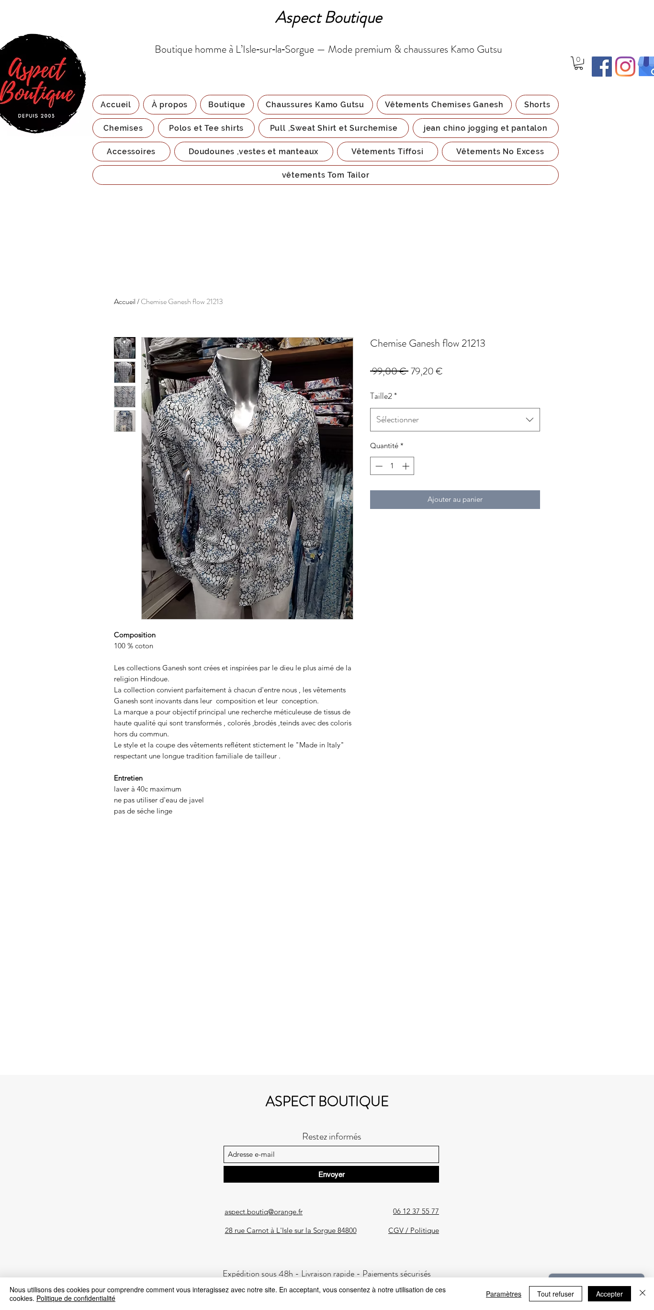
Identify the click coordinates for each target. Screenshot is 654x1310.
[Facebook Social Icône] (602, 66)
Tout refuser (555, 1294)
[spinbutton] (392, 466)
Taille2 (383, 396)
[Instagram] (625, 66)
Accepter (609, 1294)
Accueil (124, 301)
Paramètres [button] (503, 1294)
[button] (578, 63)
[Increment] (406, 466)
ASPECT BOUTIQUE (327, 1101)
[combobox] (455, 420)
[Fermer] (642, 1293)
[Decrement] (378, 466)
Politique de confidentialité (75, 1298)
